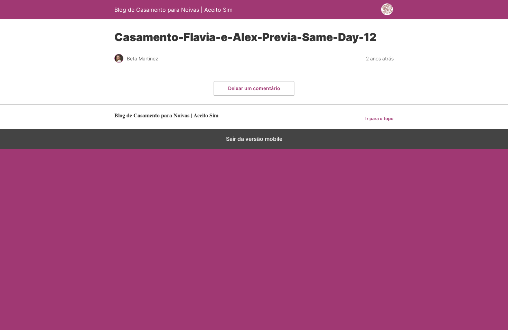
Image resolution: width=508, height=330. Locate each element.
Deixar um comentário (254, 88)
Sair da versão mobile (254, 138)
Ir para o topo (379, 118)
